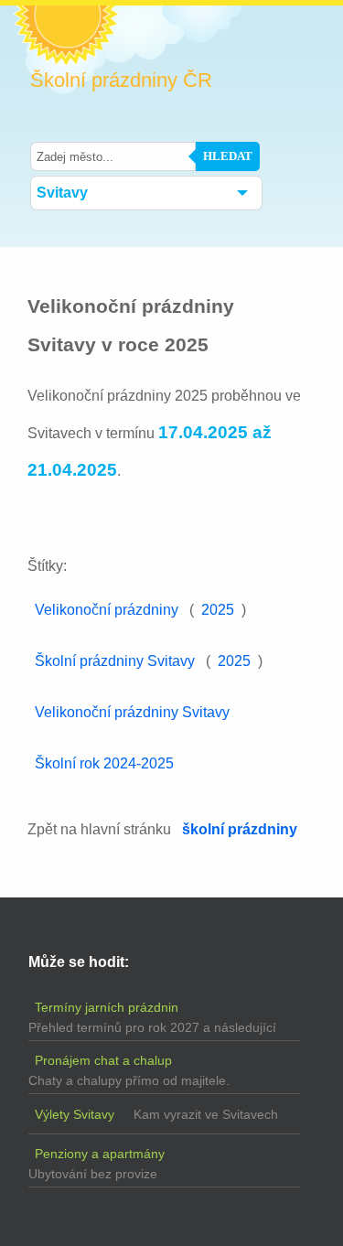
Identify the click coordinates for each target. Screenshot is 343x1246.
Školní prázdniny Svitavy (115, 661)
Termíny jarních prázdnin (106, 1007)
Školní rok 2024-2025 (104, 763)
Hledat (227, 156)
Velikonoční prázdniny (106, 610)
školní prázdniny (239, 829)
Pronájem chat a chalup (103, 1060)
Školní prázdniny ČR (121, 80)
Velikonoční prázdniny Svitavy (132, 712)
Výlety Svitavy (74, 1114)
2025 (217, 610)
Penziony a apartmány (100, 1153)
